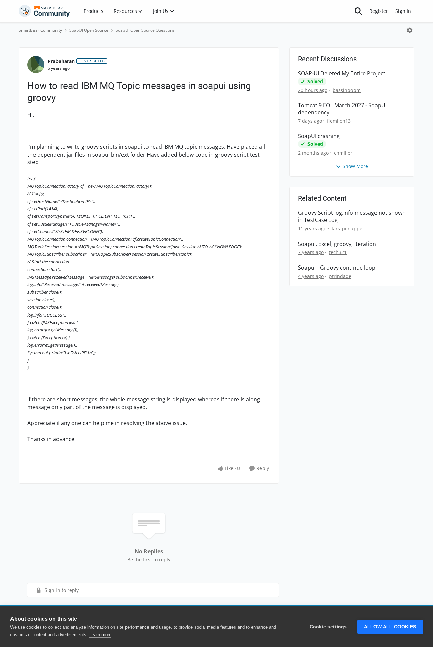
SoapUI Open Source (88, 30)
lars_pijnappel (348, 228)
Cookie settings (328, 626)
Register (378, 11)
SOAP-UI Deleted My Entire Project (341, 73)
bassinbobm (347, 90)
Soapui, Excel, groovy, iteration (337, 244)
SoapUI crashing (319, 136)
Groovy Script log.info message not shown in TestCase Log (352, 216)
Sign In (403, 11)
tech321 (338, 252)
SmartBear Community (40, 30)
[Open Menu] (409, 30)
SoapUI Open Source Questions (145, 30)
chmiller (343, 152)
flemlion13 (339, 121)
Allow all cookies (390, 626)
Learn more (100, 634)
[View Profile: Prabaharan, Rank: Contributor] (35, 64)
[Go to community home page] (44, 11)
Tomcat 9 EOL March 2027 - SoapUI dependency (342, 109)
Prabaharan (61, 61)
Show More (355, 166)
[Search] (358, 11)
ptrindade (340, 276)
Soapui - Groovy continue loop (336, 267)
